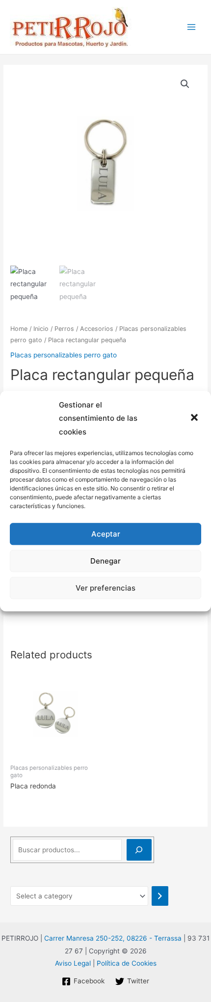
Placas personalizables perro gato (63, 355)
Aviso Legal (73, 963)
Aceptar (105, 534)
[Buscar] (139, 849)
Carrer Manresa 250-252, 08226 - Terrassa (113, 938)
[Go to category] (160, 896)
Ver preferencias (105, 588)
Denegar (105, 561)
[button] (195, 419)
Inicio (41, 328)
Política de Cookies (127, 963)
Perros (64, 328)
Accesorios (96, 328)
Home (18, 328)
